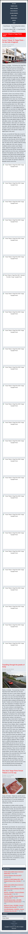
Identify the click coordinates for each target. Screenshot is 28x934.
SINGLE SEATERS (14, 8)
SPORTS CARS (14, 6)
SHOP (14, 22)
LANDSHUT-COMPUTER (16, 932)
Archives (4, 916)
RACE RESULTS (14, 10)
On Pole (14, 3)
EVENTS (14, 20)
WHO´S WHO (14, 15)
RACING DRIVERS (14, 13)
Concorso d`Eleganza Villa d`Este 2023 (12, 875)
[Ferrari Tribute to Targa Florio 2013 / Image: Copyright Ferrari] (14, 55)
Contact (14, 925)
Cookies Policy (14, 923)
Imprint (14, 921)
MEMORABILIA (14, 18)
